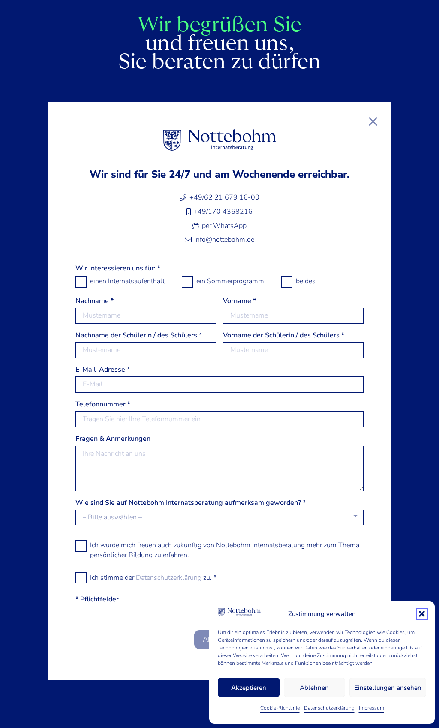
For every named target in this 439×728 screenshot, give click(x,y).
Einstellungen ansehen (387, 687)
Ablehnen (314, 687)
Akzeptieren (248, 687)
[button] (422, 614)
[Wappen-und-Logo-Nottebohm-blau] (219, 140)
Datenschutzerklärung (329, 707)
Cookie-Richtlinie (280, 707)
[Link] (373, 121)
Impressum (371, 707)
